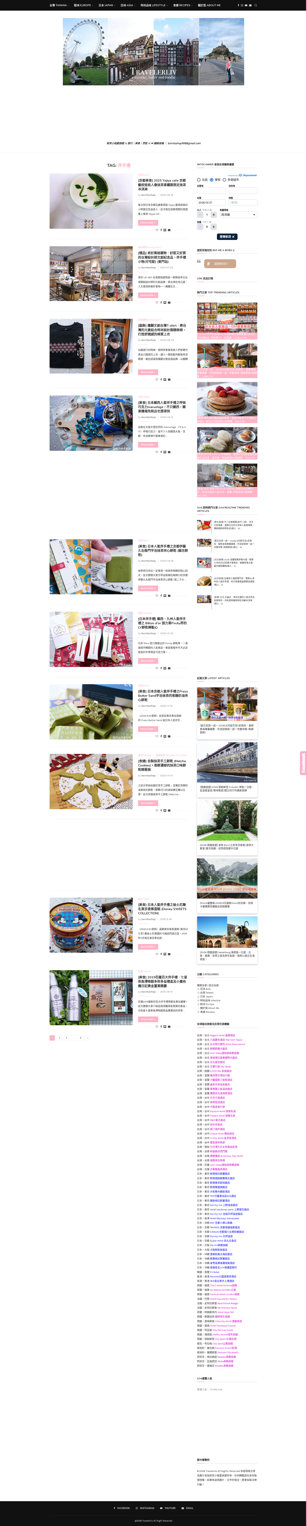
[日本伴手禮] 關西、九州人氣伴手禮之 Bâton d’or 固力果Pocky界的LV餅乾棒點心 (162, 623)
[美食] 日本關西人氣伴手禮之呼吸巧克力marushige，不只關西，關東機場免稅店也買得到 (162, 407)
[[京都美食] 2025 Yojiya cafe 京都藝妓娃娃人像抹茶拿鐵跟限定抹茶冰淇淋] (91, 201)
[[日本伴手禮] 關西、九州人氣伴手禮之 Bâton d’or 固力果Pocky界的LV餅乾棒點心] (91, 639)
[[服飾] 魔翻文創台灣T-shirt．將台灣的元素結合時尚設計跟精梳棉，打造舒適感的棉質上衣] (91, 346)
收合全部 (214, 985)
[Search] (255, 5)
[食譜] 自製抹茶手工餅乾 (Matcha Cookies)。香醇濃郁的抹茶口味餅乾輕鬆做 (162, 765)
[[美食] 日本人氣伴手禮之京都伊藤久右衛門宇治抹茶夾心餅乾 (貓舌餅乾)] (91, 566)
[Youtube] (246, 5)
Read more (147, 222)
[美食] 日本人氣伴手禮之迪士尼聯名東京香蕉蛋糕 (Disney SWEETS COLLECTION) (162, 909)
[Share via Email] (169, 230)
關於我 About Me (209, 5)
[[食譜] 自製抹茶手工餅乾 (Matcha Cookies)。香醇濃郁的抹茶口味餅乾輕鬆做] (91, 781)
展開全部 (202, 985)
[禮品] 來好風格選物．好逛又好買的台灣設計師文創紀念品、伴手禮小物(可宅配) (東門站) (162, 257)
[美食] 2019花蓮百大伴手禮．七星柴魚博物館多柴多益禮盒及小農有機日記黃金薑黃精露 (162, 981)
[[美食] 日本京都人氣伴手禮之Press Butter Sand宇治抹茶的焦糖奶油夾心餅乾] (91, 712)
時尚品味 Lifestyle (153, 5)
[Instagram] (242, 5)
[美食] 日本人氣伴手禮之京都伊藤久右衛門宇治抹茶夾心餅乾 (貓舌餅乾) (163, 550)
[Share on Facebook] (161, 230)
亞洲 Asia (127, 5)
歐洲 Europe (82, 5)
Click (303, 763)
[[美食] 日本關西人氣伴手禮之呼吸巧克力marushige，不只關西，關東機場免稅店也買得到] (91, 423)
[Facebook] (238, 5)
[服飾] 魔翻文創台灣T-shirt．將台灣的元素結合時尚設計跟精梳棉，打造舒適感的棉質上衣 (162, 329)
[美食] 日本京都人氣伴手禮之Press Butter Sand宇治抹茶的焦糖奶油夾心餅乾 (163, 695)
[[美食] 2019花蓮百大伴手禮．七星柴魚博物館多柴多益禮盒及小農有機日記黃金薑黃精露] (91, 997)
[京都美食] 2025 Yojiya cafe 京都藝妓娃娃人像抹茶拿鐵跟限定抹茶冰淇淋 (162, 184)
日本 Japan (106, 5)
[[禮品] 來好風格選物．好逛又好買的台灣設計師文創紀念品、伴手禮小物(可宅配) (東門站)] (91, 273)
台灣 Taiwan (58, 5)
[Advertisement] (153, 113)
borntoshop (148, 194)
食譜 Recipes (181, 5)
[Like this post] (157, 230)
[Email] (250, 5)
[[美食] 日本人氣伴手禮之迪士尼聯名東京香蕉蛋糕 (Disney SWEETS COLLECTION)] (91, 925)
